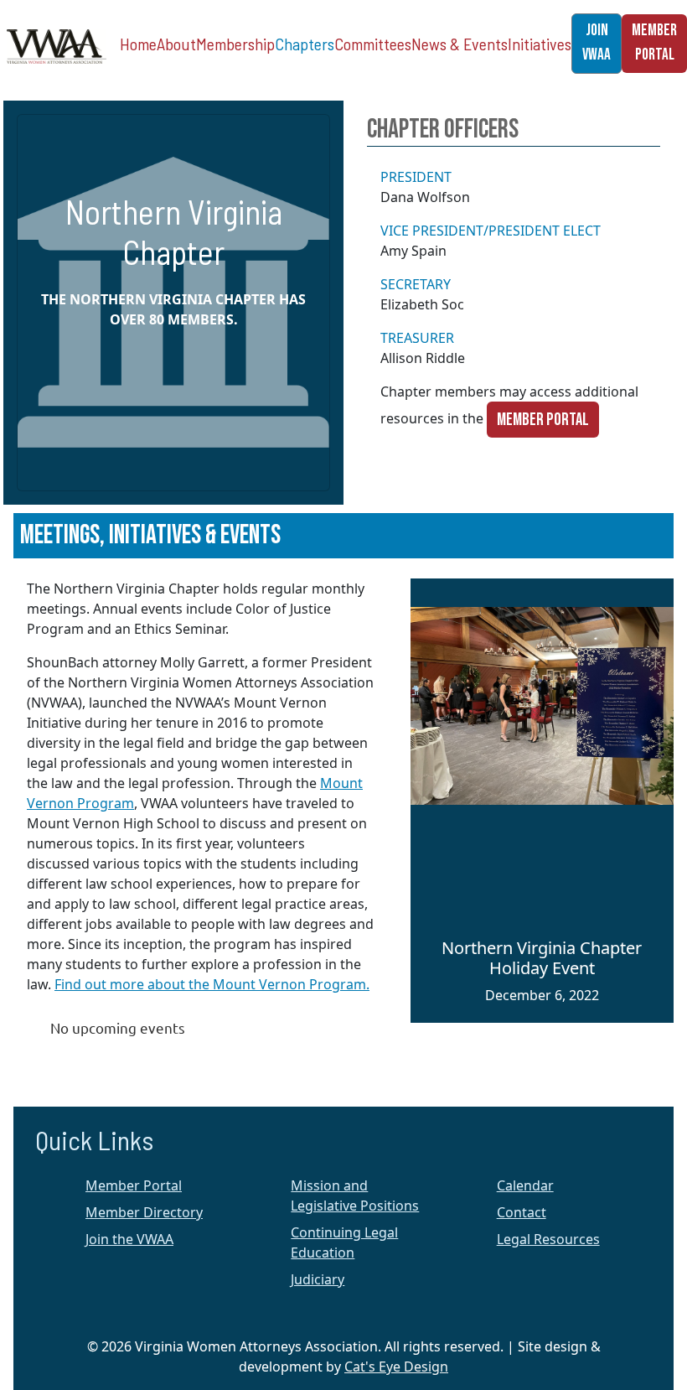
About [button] (176, 44)
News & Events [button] (459, 44)
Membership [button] (235, 44)
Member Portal (543, 419)
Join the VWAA (129, 1239)
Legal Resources (548, 1239)
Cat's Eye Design (396, 1366)
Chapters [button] (304, 44)
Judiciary (317, 1279)
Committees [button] (372, 44)
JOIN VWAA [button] (596, 43)
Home (138, 44)
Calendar (525, 1185)
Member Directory (144, 1212)
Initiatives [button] (539, 44)
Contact (521, 1212)
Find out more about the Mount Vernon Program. (211, 984)
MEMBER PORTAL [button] (654, 43)
